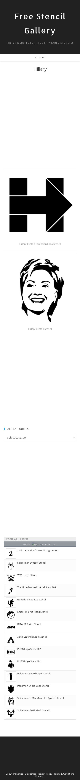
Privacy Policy (45, 773)
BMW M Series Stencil (29, 624)
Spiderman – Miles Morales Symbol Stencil (40, 698)
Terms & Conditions (64, 773)
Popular (11, 539)
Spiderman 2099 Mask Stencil (33, 710)
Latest (24, 539)
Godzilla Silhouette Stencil (31, 599)
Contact (39, 776)
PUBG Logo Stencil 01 (29, 661)
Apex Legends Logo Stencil (32, 636)
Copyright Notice (14, 773)
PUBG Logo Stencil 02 (29, 649)
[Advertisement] (40, 127)
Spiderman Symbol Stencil (31, 562)
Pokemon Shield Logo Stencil (33, 685)
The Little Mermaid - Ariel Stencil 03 (36, 587)
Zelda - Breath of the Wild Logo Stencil (38, 550)
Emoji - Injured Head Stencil (32, 611)
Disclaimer (30, 773)
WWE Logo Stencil (27, 575)
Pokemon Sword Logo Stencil (33, 673)
